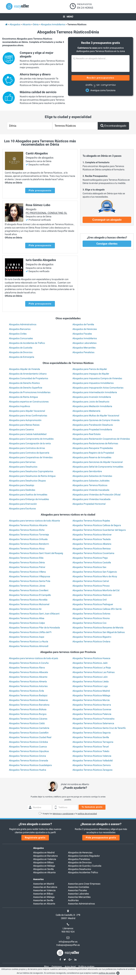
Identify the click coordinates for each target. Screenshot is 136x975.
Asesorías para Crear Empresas (84, 883)
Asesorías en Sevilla (43, 900)
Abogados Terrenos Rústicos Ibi (25, 609)
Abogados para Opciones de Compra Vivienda (96, 420)
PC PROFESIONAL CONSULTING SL (46, 212)
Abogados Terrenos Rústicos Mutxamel (29, 604)
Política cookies (86, 966)
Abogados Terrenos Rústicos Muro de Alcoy (94, 576)
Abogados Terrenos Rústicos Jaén (90, 663)
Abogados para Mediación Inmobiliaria (92, 406)
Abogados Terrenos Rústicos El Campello (30, 595)
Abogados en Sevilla (43, 869)
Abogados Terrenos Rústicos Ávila (26, 690)
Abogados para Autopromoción (25, 420)
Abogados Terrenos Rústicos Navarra (91, 704)
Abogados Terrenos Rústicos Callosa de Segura (96, 525)
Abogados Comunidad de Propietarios (28, 378)
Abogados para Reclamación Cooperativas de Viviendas (101, 438)
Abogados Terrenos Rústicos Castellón (29, 732)
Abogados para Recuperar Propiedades (92, 448)
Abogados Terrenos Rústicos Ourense (91, 709)
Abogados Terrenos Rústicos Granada (28, 760)
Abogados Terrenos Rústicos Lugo (90, 686)
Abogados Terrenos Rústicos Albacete (28, 672)
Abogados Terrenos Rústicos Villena (27, 571)
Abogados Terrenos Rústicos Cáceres (28, 718)
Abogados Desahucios (79, 869)
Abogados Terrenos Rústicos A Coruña (29, 663)
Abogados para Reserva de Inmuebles (91, 457)
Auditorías (73, 900)
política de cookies (107, 973)
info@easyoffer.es (68, 941)
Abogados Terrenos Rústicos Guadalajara (30, 765)
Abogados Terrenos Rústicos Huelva (27, 769)
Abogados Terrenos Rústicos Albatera (91, 544)
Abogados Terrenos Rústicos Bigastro (91, 637)
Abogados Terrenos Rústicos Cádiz (27, 723)
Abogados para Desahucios (23, 466)
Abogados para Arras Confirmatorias (28, 415)
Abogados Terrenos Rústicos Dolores (91, 613)
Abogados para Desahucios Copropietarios (31, 471)
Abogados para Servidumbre (87, 471)
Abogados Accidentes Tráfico (83, 872)
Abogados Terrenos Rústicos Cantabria (29, 728)
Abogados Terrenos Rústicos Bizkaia (27, 709)
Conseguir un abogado (107, 219)
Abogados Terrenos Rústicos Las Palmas (93, 672)
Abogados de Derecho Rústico (24, 383)
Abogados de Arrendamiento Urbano (28, 373)
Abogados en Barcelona (45, 855)
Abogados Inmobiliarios (84, 338)
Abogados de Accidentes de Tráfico (27, 343)
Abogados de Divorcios (21, 352)
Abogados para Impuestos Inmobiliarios (93, 383)
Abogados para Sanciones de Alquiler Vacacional (97, 462)
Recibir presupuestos (100, 77)
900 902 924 (68, 931)
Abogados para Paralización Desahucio (92, 425)
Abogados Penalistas (83, 352)
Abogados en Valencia (44, 859)
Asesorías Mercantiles (79, 897)
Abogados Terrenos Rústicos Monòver (92, 534)
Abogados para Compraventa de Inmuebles (31, 438)
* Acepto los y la (69, 813)
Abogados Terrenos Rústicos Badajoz (28, 695)
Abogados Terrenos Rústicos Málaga (91, 695)
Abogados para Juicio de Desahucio (90, 401)
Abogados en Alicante (44, 872)
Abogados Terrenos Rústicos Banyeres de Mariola (97, 627)
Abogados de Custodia (20, 347)
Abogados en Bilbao (43, 862)
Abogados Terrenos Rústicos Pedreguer (92, 604)
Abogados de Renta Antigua (23, 397)
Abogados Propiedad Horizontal (88, 504)
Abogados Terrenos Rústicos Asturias (28, 686)
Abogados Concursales (21, 338)
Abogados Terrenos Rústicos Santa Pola (29, 581)
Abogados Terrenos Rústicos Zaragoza (92, 769)
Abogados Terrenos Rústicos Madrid (91, 690)
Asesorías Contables (78, 887)
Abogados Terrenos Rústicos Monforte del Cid (95, 590)
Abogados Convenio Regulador (84, 855)
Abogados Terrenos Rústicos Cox (89, 623)
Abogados (38, 848)
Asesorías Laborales (78, 893)
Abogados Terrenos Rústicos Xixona (91, 618)
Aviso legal (70, 966)
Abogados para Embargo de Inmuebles (29, 499)
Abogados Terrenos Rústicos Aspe (26, 637)
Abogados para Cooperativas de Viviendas (31, 457)
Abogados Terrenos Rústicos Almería (28, 681)
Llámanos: (68, 928)
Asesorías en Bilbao (43, 893)
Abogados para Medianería (86, 411)
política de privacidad (87, 813)
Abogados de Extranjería (21, 357)
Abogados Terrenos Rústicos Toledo (90, 751)
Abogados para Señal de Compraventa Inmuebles (97, 466)
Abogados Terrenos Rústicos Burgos (27, 714)
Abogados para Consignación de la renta (30, 443)
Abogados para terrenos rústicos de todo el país (33, 658)
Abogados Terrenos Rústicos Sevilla (90, 737)
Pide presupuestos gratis (101, 837)
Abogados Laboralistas (84, 343)
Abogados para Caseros (21, 429)
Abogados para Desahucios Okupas (27, 480)
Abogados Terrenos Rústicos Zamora (91, 765)
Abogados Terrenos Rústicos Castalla (91, 562)
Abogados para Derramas (22, 462)
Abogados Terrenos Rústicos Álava (27, 667)
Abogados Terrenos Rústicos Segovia (91, 732)
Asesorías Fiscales (77, 890)
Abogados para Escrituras (22, 508)
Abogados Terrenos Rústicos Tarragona (92, 742)
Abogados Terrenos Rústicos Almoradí (28, 646)
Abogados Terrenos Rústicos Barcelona (29, 704)
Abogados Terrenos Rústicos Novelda (28, 599)
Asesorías (38, 879)
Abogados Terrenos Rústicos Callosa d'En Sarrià (97, 609)
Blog (46, 966)
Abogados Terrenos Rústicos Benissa (91, 548)
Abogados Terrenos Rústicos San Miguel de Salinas (98, 632)
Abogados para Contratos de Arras (27, 448)
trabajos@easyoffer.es (68, 945)
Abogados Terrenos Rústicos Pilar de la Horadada (34, 627)
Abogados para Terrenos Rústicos (89, 485)
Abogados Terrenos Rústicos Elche (26, 530)
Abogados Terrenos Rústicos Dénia (27, 562)
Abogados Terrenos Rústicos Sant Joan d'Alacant (34, 613)
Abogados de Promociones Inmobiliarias (29, 392)
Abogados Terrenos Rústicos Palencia (91, 714)
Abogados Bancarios (20, 329)
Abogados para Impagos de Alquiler (90, 373)
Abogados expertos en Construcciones (29, 401)
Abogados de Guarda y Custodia (84, 865)
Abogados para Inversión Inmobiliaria (91, 397)
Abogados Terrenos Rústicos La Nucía (28, 641)
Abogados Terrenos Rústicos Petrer (27, 567)
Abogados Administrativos (22, 324)
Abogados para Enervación (23, 504)
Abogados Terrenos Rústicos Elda (26, 557)
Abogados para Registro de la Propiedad (93, 452)
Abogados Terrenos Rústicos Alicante (28, 525)
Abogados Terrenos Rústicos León (90, 677)
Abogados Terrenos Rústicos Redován (92, 595)
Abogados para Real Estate (86, 434)
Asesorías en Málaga (44, 897)
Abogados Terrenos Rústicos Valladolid (92, 760)
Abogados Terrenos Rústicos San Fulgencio (94, 571)
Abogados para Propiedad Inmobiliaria (92, 429)
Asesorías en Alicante (44, 903)
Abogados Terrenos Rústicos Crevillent (28, 590)
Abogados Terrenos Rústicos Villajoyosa (29, 576)
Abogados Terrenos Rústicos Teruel (90, 746)
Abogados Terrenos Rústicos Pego (90, 557)
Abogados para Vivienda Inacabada (90, 490)
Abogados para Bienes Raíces (24, 425)
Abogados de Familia (83, 324)
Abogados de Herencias (84, 329)
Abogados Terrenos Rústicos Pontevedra (93, 718)
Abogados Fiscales (82, 333)
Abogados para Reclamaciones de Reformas (95, 443)
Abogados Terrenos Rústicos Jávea (27, 585)
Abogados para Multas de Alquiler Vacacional (95, 415)
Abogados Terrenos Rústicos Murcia (91, 700)
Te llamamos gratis (92, 807)
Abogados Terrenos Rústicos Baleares (28, 700)
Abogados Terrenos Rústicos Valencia (91, 756)
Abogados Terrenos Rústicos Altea (26, 618)
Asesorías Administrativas (81, 903)
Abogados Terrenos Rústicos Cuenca (28, 746)
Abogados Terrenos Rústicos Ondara (91, 641)
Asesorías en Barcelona (45, 887)
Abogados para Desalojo (21, 485)
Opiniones (57, 966)
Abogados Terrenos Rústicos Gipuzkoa (29, 751)
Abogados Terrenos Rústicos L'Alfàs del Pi (30, 632)
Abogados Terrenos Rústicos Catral (90, 581)
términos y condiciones (63, 813)
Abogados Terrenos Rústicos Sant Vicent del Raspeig (36, 553)
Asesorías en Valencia (44, 890)
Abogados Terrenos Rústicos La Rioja (91, 667)
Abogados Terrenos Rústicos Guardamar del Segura (99, 530)
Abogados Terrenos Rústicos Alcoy (27, 548)
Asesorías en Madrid (43, 883)
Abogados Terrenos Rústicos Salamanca (93, 723)
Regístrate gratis (35, 837)
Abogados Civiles (18, 333)
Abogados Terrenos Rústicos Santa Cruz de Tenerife (99, 728)
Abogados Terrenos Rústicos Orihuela (28, 539)
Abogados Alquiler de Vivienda (24, 369)
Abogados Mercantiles (84, 347)
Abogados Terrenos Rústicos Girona (27, 756)
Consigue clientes (106, 243)
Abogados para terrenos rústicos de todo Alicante (34, 520)
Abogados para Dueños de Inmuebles (28, 494)
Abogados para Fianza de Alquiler (89, 369)
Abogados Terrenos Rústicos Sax (89, 567)
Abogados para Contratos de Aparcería (29, 452)
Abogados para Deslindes (22, 490)
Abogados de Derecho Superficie (25, 387)
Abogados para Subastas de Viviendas (92, 476)
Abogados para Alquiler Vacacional (27, 411)
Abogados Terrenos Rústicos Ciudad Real (30, 737)
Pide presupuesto (40, 190)
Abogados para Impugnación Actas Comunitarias (97, 387)
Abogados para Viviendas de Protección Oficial (96, 494)
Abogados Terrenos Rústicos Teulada (91, 539)
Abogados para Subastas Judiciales (90, 480)
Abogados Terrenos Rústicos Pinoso (91, 585)
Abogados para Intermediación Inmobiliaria (94, 392)
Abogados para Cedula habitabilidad (27, 434)
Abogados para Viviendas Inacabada (91, 499)
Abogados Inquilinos (19, 406)
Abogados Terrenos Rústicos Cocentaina (93, 553)
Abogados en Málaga (44, 865)
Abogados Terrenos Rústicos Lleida (90, 681)
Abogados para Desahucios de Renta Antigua (32, 476)
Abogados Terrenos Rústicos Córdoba (28, 742)
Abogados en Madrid (44, 852)
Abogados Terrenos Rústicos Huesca (91, 658)
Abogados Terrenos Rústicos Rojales (91, 520)
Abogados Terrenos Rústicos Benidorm (29, 544)
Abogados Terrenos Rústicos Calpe (27, 623)
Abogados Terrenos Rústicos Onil (89, 599)
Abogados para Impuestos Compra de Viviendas (97, 378)
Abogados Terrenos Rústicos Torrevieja (29, 534)
